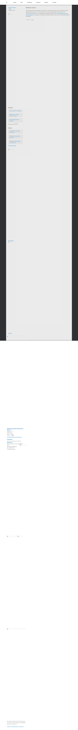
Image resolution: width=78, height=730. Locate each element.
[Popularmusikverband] (6, 2)
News (32, 19)
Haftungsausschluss (15, 726)
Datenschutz (21, 726)
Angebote (38, 2)
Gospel (14, 2)
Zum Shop (10, 333)
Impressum (9, 726)
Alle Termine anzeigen (12, 145)
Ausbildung (29, 2)
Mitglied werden (11, 240)
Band (21, 2)
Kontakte (54, 2)
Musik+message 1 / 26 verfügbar (15, 110)
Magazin (46, 2)
